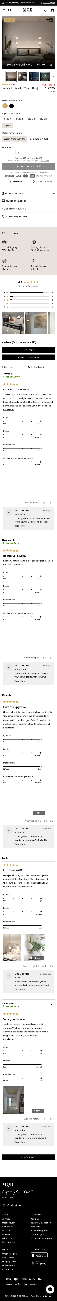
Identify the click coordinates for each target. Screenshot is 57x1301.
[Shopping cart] (52, 10)
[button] (28, 42)
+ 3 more (39, 812)
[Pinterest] (8, 1205)
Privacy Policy (30, 1296)
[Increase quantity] (18, 153)
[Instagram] (4, 1205)
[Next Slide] (52, 323)
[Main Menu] (4, 10)
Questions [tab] (28, 343)
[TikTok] (16, 1205)
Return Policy (8, 1265)
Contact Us (7, 1269)
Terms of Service (44, 1296)
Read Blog (35, 1226)
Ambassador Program (41, 1238)
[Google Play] (43, 1263)
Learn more (45, 161)
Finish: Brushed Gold (12, 100)
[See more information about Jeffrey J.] (51, 375)
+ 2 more (37, 958)
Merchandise (8, 1242)
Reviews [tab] (9, 343)
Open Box (6, 1234)
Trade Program (38, 1234)
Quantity (6, 147)
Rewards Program (39, 1230)
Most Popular (8, 1222)
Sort (30, 367)
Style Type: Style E (11, 113)
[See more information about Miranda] (51, 696)
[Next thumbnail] (53, 76)
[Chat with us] (50, 1289)
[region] (28, 323)
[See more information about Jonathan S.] (51, 1005)
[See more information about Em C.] (51, 860)
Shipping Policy (9, 1261)
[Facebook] (12, 1205)
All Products (7, 1219)
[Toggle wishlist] (51, 20)
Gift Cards (7, 1238)
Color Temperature (12, 133)
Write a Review (35, 358)
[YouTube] (20, 1205)
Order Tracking (9, 1253)
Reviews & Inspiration (41, 1222)
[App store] (43, 1255)
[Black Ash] (11, 106)
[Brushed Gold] (5, 106)
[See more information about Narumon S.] (51, 541)
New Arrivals (8, 1226)
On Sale (6, 1230)
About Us (35, 1219)
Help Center (8, 1257)
